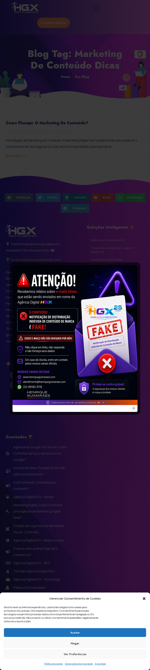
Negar (75, 643)
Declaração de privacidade (79, 663)
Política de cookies (53, 663)
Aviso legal (100, 663)
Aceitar (75, 632)
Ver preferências (75, 654)
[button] (144, 599)
